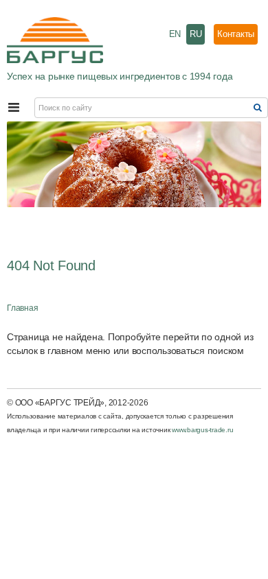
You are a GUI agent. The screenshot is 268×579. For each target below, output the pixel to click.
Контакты (235, 34)
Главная (22, 308)
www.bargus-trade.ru (202, 430)
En (175, 34)
